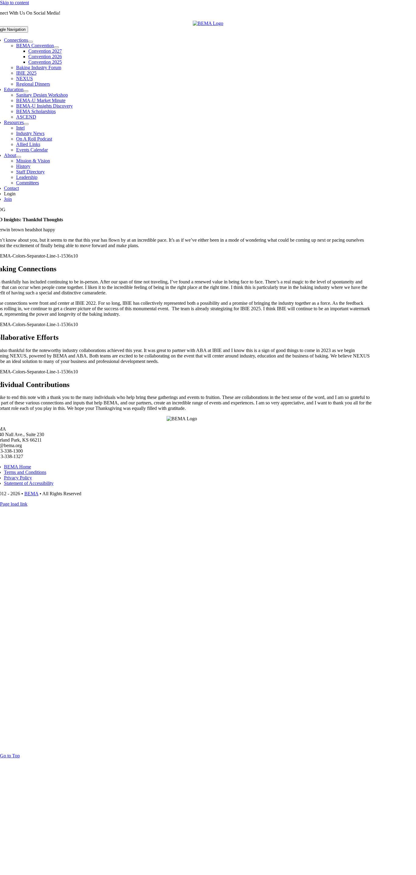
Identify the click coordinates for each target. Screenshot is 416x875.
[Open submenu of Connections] (30, 42)
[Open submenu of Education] (25, 91)
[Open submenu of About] (18, 157)
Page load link (13, 504)
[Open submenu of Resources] (26, 124)
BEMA (31, 493)
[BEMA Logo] (208, 23)
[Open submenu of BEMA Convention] (56, 47)
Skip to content (14, 2)
